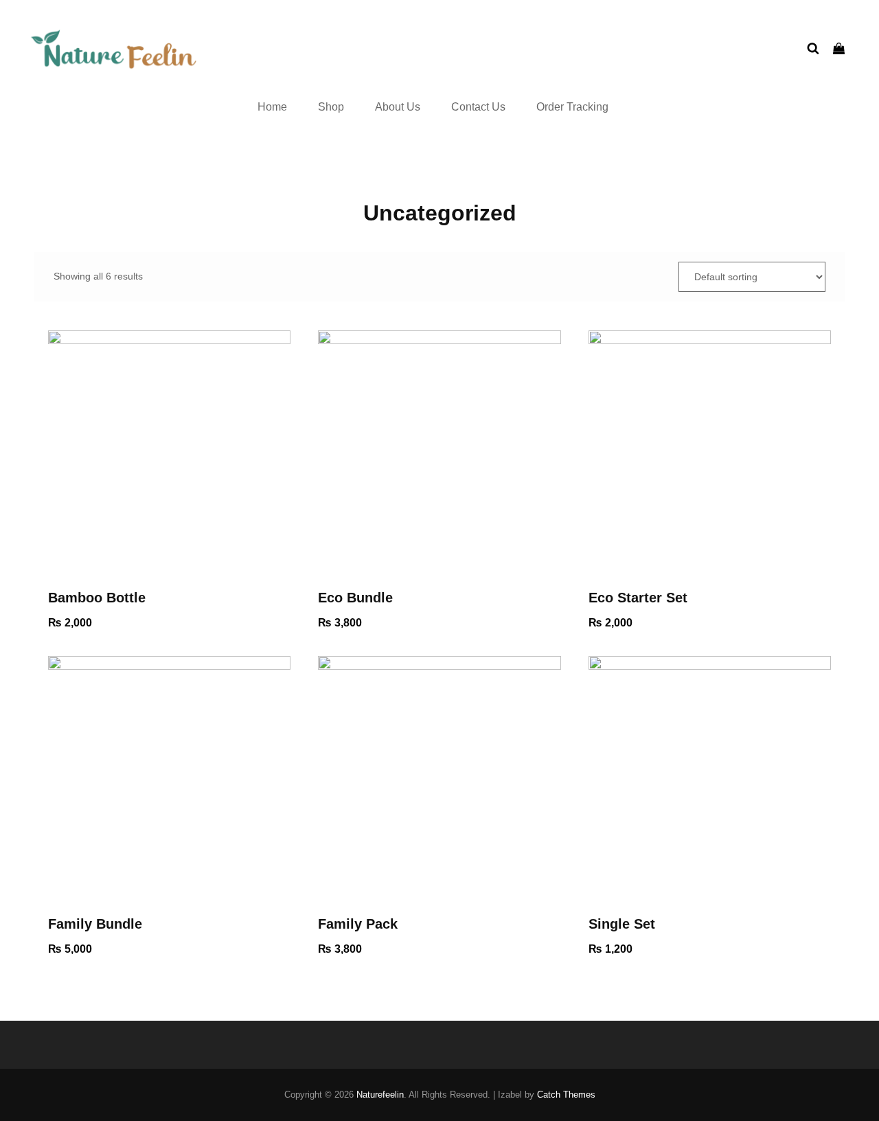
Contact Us (478, 107)
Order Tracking (572, 107)
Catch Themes (566, 1094)
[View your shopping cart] (839, 49)
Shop (331, 107)
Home (272, 107)
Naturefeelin (380, 1094)
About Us (397, 107)
